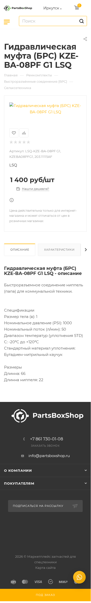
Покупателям (19, 483)
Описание (19, 249)
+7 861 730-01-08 (46, 439)
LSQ (13, 165)
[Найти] (81, 21)
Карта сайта (45, 568)
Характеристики (59, 249)
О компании (18, 470)
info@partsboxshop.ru (49, 455)
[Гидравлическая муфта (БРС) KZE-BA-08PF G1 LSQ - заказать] (45, 108)
